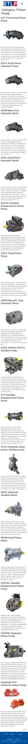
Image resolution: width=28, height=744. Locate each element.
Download (10, 739)
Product (20, 734)
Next (25, 729)
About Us (12, 734)
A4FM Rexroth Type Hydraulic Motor (12, 302)
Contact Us (18, 739)
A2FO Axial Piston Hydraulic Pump (11, 65)
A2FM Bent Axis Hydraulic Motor (10, 112)
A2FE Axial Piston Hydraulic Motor (11, 159)
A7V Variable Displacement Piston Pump (12, 397)
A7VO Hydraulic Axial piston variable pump (13, 448)
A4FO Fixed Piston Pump (11, 255)
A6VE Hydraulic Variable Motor (9, 494)
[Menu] (22, 4)
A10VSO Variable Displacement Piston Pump (12, 586)
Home (6, 734)
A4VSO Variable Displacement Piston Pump (12, 206)
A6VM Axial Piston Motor (11, 539)
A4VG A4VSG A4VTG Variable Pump (13, 349)
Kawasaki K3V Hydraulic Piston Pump (13, 684)
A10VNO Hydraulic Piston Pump (11, 634)
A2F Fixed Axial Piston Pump (13, 19)
